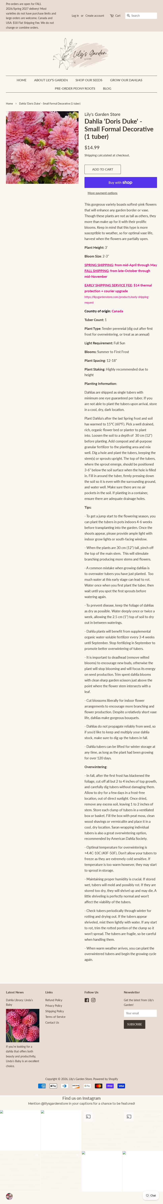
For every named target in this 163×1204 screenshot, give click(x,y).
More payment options (102, 193)
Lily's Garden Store (80, 1079)
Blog (107, 88)
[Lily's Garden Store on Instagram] (93, 1001)
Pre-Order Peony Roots (75, 88)
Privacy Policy (53, 1005)
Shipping (90, 155)
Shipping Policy (54, 1011)
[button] (61, 1130)
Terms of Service (55, 1016)
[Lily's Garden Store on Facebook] (86, 1001)
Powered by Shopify (105, 1079)
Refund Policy (53, 1000)
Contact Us (52, 1022)
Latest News (15, 992)
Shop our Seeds (89, 80)
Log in (75, 15)
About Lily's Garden (51, 80)
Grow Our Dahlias (126, 80)
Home (21, 80)
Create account (94, 15)
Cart (117, 15)
